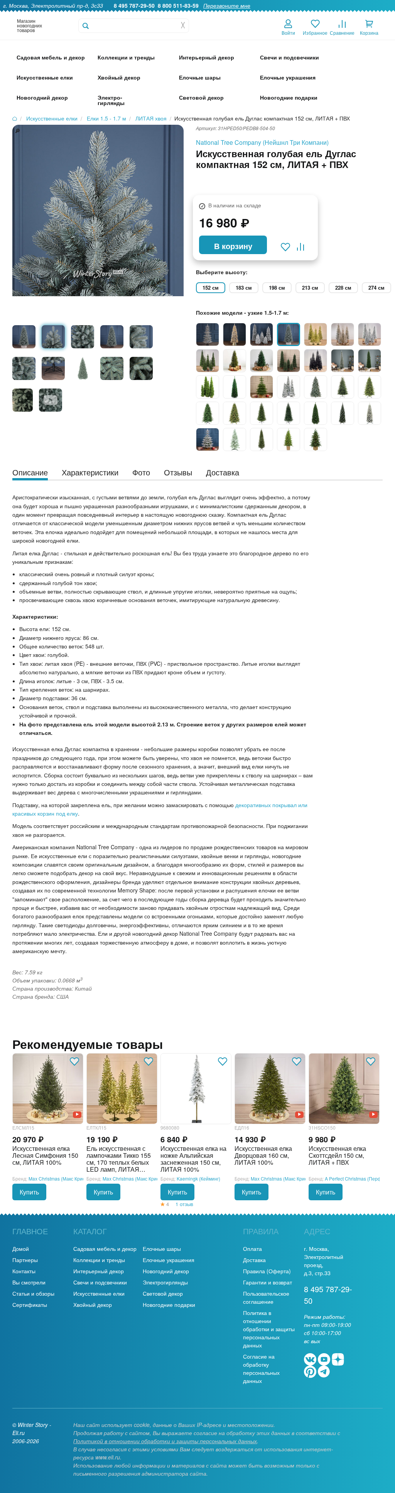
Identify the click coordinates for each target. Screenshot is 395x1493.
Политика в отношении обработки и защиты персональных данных (269, 1329)
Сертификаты (29, 1304)
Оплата (320, 13)
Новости (348, 13)
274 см (376, 287)
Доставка (291, 13)
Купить (29, 1192)
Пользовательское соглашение (266, 1297)
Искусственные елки (99, 1293)
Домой (20, 1248)
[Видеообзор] (77, 1114)
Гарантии (224, 13)
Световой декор (163, 1293)
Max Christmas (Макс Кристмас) (63, 1178)
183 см (244, 287)
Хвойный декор (92, 1304)
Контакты (379, 13)
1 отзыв (184, 1204)
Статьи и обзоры (33, 1293)
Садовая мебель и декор (105, 1248)
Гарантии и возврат (267, 1282)
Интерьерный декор (98, 1271)
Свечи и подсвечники (100, 1282)
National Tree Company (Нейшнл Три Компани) (262, 142)
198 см (277, 287)
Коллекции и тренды (99, 1260)
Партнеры (25, 1260)
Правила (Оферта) (267, 1271)
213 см (310, 287)
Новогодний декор (166, 1271)
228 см (343, 287)
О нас (197, 13)
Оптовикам (257, 13)
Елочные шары (162, 1248)
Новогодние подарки (169, 1304)
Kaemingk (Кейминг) (198, 1178)
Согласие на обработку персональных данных (261, 1368)
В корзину (233, 245)
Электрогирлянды (165, 1282)
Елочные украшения (168, 1260)
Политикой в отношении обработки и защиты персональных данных (165, 1441)
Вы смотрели (29, 1282)
